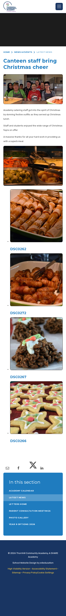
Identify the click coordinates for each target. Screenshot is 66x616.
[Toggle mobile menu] (59, 6)
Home (6, 52)
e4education (46, 563)
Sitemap (16, 572)
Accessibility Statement (44, 568)
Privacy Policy (30, 572)
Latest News (44, 52)
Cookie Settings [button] (45, 572)
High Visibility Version (19, 568)
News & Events (23, 52)
